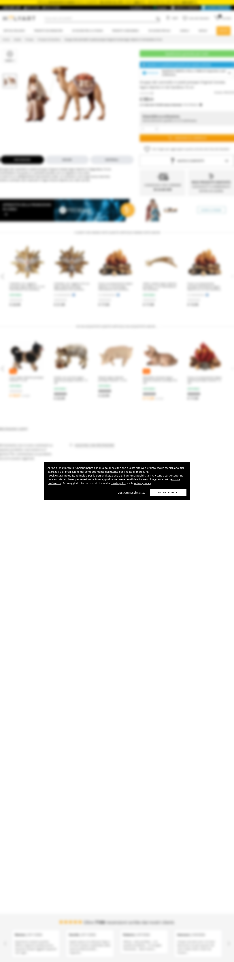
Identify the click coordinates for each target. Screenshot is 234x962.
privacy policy (142, 483)
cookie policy (118, 483)
